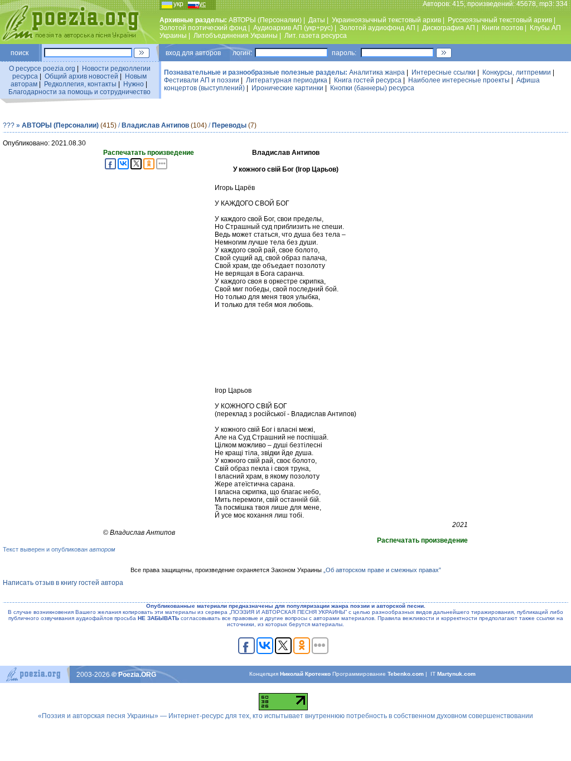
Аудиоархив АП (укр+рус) (293, 28)
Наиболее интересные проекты (459, 80)
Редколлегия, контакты (80, 84)
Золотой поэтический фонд (202, 28)
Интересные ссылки (444, 72)
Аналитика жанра (377, 72)
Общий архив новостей (81, 76)
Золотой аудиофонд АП (377, 28)
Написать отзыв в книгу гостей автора (63, 583)
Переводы (229, 125)
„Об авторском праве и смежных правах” (382, 570)
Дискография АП (448, 28)
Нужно (133, 84)
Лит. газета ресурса (315, 36)
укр (178, 4)
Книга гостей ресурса (367, 80)
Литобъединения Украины (235, 36)
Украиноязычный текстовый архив (386, 20)
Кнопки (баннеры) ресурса (372, 88)
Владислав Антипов (155, 125)
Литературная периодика (286, 80)
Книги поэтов (502, 28)
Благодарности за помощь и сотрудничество (79, 92)
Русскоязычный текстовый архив (500, 20)
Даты (316, 20)
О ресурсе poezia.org (42, 68)
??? (8, 125)
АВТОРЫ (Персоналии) (265, 20)
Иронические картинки (287, 88)
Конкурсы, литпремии (516, 72)
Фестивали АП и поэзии (201, 80)
